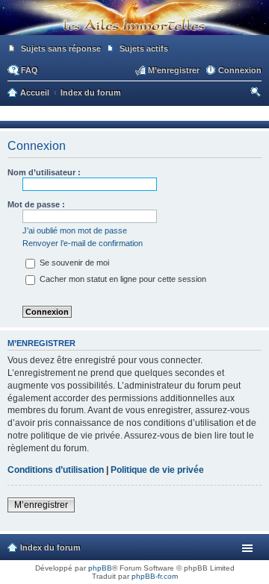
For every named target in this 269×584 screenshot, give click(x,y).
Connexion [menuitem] (240, 70)
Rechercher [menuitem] (257, 94)
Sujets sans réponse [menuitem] (61, 48)
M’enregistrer (41, 505)
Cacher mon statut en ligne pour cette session (121, 278)
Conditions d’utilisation (55, 470)
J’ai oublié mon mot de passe (74, 230)
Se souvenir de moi (73, 262)
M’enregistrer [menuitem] (174, 70)
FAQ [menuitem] (29, 70)
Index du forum (50, 547)
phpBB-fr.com (155, 576)
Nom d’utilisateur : (44, 172)
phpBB (100, 568)
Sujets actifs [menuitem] (144, 48)
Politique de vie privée (157, 470)
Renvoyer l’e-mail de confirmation (82, 243)
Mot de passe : (36, 204)
